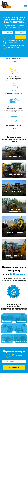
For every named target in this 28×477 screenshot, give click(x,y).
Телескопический (21, 341)
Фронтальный (21, 321)
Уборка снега (6, 321)
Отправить (21, 37)
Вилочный (5, 331)
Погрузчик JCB (7, 341)
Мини (24, 331)
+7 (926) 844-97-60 (7, 10)
